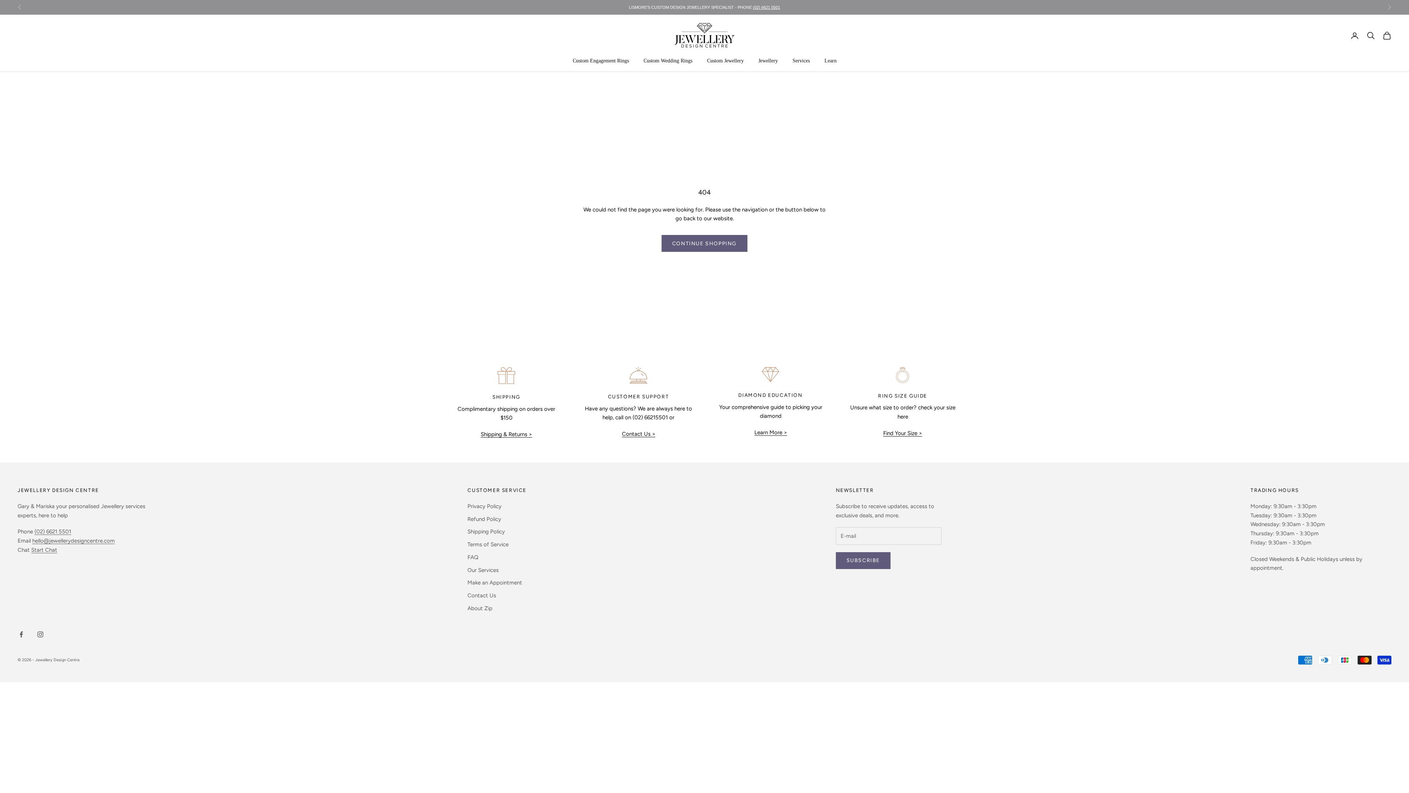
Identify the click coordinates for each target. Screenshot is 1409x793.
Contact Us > (638, 434)
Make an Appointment (494, 582)
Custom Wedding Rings (668, 61)
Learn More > (770, 432)
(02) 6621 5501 (766, 7)
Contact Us (481, 595)
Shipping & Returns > (506, 434)
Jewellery (768, 61)
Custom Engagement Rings (601, 61)
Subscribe (863, 560)
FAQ (472, 557)
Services (801, 61)
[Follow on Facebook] (21, 634)
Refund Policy (484, 519)
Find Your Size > (902, 433)
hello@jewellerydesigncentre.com (73, 540)
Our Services (483, 570)
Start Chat (44, 550)
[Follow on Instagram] (40, 634)
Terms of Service (488, 544)
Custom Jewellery (725, 61)
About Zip (479, 608)
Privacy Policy (484, 506)
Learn (830, 61)
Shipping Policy (486, 531)
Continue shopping (704, 243)
